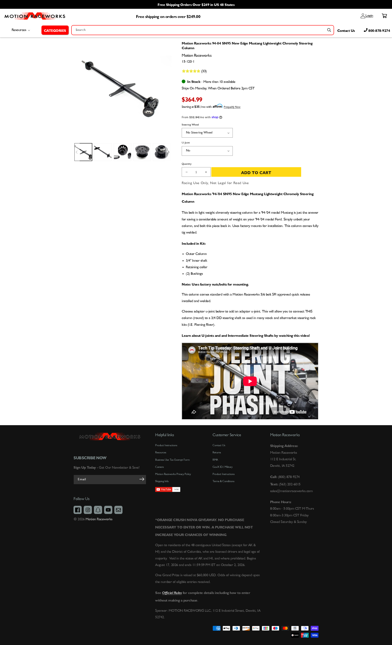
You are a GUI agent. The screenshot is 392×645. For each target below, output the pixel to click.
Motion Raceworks (99, 519)
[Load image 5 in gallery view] (161, 152)
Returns (217, 452)
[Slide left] (77, 152)
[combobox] (203, 30)
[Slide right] (168, 152)
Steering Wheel (190, 124)
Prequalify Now (232, 107)
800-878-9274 (379, 30)
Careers (159, 467)
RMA (215, 459)
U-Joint (186, 142)
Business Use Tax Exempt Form (172, 459)
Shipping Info (162, 481)
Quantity (187, 164)
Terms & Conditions (223, 481)
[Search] (329, 30)
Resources (160, 452)
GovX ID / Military (222, 467)
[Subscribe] (141, 479)
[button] (55, 30)
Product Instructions (223, 474)
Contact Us (346, 30)
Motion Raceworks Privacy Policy (173, 474)
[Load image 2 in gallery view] (103, 152)
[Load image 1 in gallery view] (83, 152)
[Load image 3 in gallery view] (122, 152)
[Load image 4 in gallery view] (142, 152)
